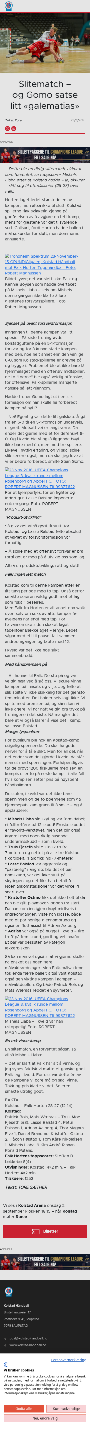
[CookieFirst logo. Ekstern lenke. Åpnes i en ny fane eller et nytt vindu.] (6, 1364)
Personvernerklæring (68, 1359)
